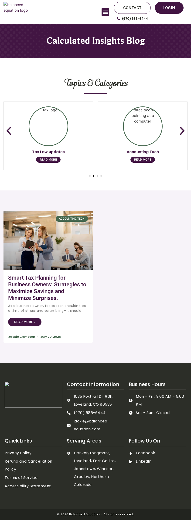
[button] (105, 12)
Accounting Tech (143, 152)
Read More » (24, 322)
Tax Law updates (48, 152)
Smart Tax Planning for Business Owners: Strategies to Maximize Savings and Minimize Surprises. (47, 287)
